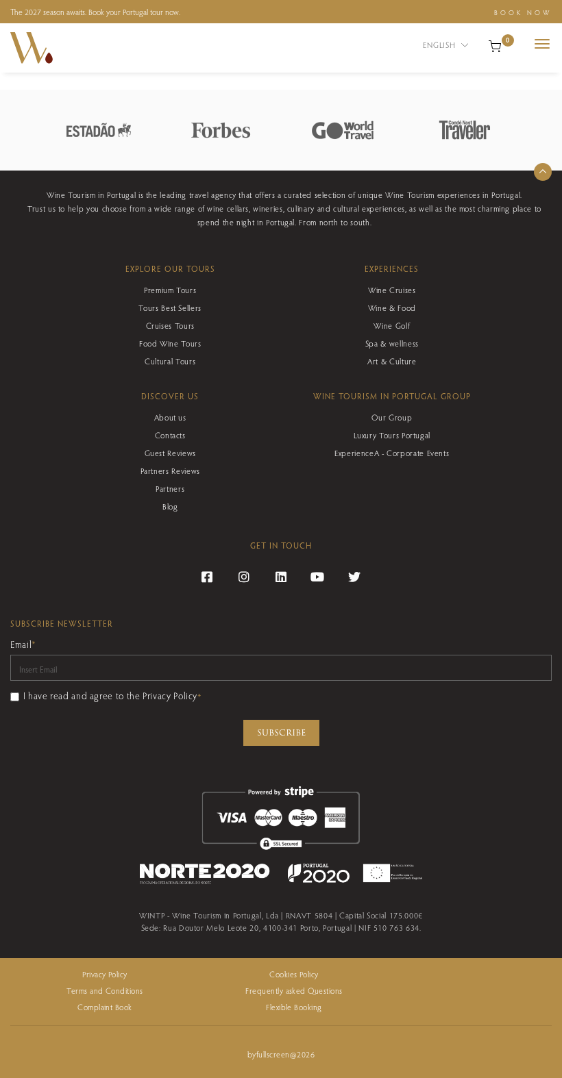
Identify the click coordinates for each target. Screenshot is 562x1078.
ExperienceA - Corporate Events (391, 452)
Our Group (391, 417)
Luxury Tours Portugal (392, 434)
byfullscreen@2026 (281, 1054)
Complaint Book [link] (104, 1006)
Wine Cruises (392, 289)
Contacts (170, 434)
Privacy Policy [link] (104, 973)
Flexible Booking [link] (294, 1006)
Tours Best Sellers (169, 307)
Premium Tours (170, 289)
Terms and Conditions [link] (104, 990)
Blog (170, 506)
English (440, 44)
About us (170, 417)
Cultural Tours (170, 360)
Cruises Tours (170, 325)
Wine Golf (392, 325)
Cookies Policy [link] (294, 973)
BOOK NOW (523, 12)
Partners (170, 488)
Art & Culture (391, 360)
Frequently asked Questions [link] (293, 990)
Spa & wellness (392, 343)
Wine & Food (392, 307)
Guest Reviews (170, 452)
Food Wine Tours (170, 343)
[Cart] (495, 44)
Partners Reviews (170, 470)
